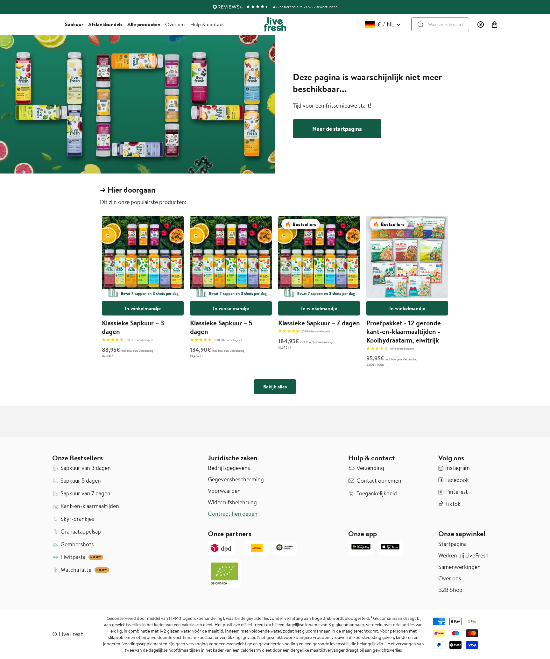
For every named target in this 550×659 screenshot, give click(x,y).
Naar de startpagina (337, 128)
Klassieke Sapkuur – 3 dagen (133, 327)
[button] (495, 25)
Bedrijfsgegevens (229, 467)
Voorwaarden (224, 490)
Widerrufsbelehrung (232, 502)
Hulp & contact (207, 24)
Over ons (175, 24)
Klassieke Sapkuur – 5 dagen (221, 327)
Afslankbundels (105, 24)
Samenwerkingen (459, 566)
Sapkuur (74, 24)
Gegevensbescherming (236, 479)
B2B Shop (450, 589)
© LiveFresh (68, 634)
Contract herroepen (232, 513)
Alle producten (143, 24)
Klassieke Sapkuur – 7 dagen (319, 323)
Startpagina (452, 544)
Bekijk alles (275, 386)
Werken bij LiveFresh (463, 555)
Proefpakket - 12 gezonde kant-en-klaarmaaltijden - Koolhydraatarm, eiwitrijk (403, 331)
